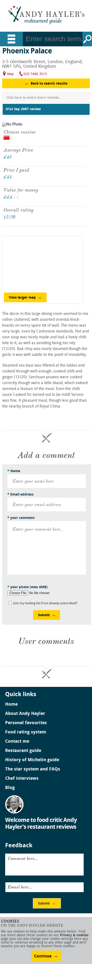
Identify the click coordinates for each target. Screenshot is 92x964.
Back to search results (49, 84)
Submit (44, 615)
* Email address (20, 495)
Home (11, 704)
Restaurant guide (23, 751)
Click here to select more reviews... (34, 98)
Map (10, 74)
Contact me (17, 742)
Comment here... (23, 858)
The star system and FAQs (32, 769)
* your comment (21, 518)
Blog (10, 788)
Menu (11, 39)
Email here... (20, 887)
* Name (13, 471)
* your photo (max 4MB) (27, 587)
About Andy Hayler (25, 714)
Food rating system (25, 732)
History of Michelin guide (32, 760)
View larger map (22, 298)
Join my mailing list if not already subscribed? (45, 603)
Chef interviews (22, 779)
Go (87, 39)
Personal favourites (26, 723)
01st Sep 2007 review (23, 109)
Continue (43, 956)
